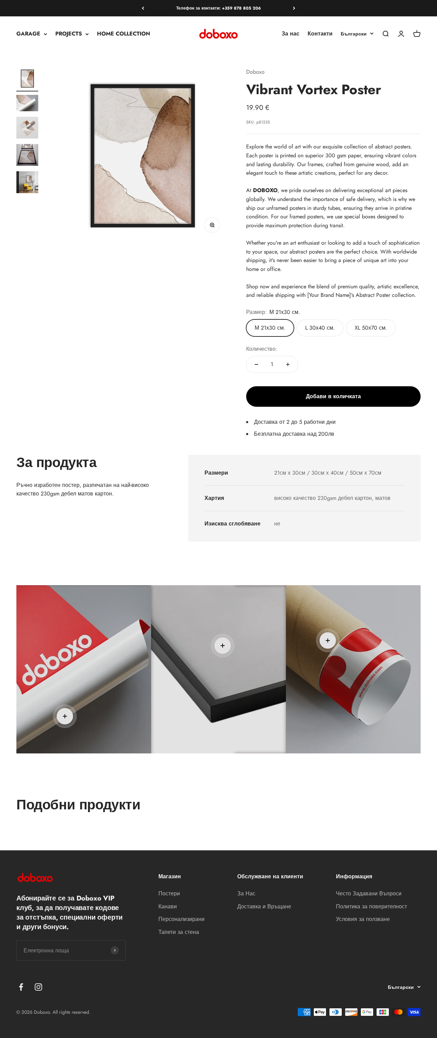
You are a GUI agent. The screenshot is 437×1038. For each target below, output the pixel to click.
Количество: (261, 349)
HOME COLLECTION (123, 34)
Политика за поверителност (371, 906)
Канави (167, 906)
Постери (169, 893)
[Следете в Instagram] (38, 987)
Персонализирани (181, 919)
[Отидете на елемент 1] (27, 79)
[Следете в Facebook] (21, 987)
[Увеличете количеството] (288, 364)
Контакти (320, 34)
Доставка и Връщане (264, 906)
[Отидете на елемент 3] (27, 129)
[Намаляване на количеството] (256, 364)
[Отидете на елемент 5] (27, 183)
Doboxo (255, 72)
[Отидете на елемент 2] (27, 104)
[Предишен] (143, 8)
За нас (290, 34)
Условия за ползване (363, 919)
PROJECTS (68, 34)
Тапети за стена (178, 932)
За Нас (246, 893)
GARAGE (28, 34)
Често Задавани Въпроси (368, 893)
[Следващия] (294, 8)
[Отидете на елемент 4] (27, 156)
